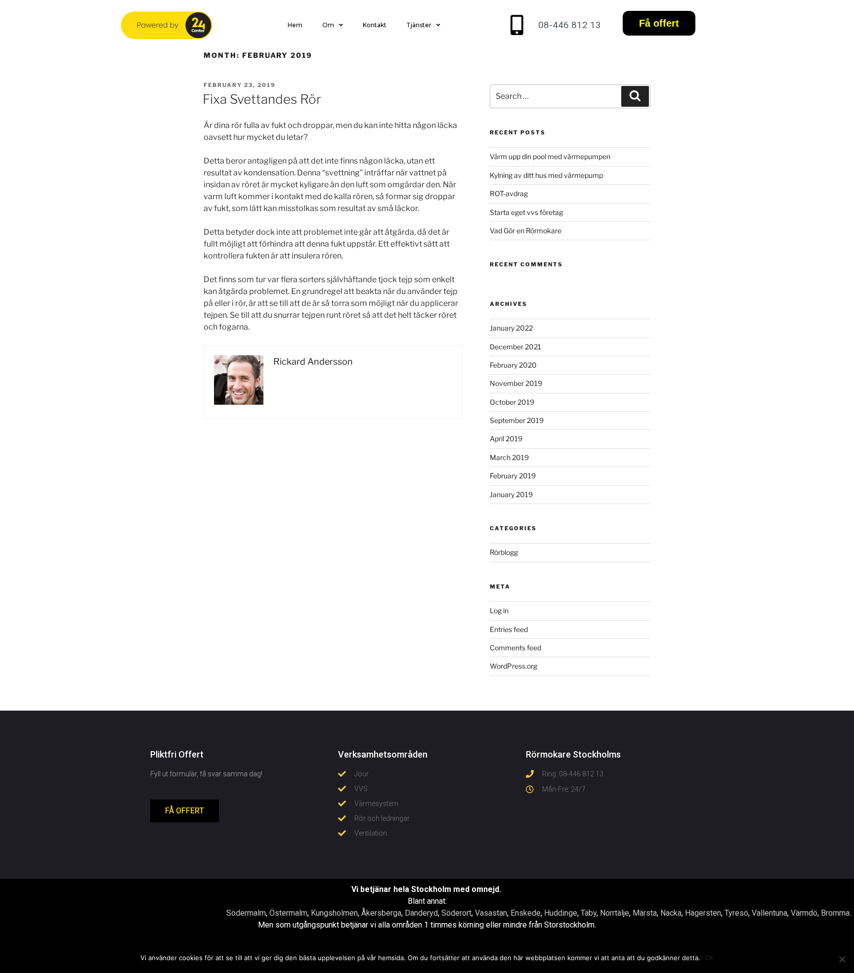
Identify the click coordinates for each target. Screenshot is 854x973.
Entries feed (509, 629)
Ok (709, 958)
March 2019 (509, 457)
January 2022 (511, 328)
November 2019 (516, 383)
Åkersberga (381, 913)
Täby (589, 913)
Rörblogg (504, 552)
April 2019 (506, 438)
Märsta (645, 913)
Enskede (526, 913)
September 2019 (517, 420)
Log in (499, 610)
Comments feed (515, 647)
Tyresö (736, 913)
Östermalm (288, 913)
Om (328, 25)
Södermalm (246, 913)
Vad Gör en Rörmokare (525, 230)
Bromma (835, 913)
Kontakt (374, 25)
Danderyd (421, 913)
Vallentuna (769, 913)
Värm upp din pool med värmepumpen (550, 156)
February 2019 (513, 475)
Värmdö (804, 913)
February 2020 (513, 365)
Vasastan (491, 913)
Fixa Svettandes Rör (262, 99)
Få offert (659, 23)
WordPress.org (513, 666)
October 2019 (512, 402)
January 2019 (511, 494)
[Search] (635, 96)
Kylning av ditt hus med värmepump (546, 175)
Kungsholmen (334, 913)
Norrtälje (614, 913)
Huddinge (560, 913)
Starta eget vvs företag (526, 212)
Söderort (456, 913)
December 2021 (515, 346)
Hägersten (703, 913)
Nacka (671, 913)
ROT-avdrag (509, 193)
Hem (295, 25)
